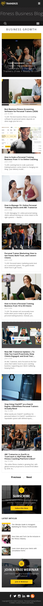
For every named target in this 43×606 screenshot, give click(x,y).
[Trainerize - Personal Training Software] (12, 3)
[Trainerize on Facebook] (10, 596)
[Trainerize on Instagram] (19, 596)
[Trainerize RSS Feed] (33, 596)
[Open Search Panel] (5, 23)
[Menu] (38, 23)
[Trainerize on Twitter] (15, 596)
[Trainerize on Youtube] (28, 596)
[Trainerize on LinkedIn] (24, 596)
